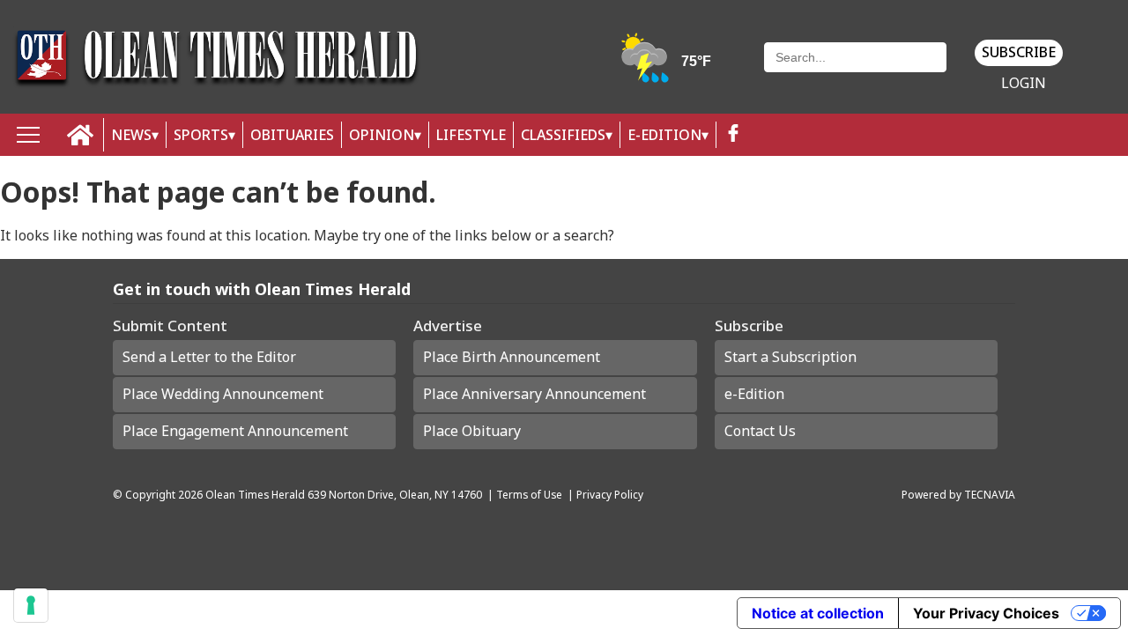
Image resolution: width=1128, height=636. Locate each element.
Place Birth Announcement (511, 356)
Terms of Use (529, 494)
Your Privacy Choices (986, 613)
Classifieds (563, 134)
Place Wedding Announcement (222, 393)
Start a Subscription (790, 356)
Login (1023, 83)
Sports (201, 134)
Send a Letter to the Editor (209, 356)
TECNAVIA (989, 494)
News (131, 134)
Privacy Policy (609, 494)
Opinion (381, 134)
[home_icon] (81, 135)
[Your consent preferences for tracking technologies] (31, 605)
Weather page (667, 65)
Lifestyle (471, 134)
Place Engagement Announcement (235, 430)
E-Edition (664, 134)
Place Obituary (472, 430)
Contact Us (760, 430)
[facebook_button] (733, 135)
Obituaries (292, 134)
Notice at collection (818, 613)
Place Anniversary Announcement (534, 393)
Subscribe (1019, 52)
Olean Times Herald (255, 494)
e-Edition (754, 393)
